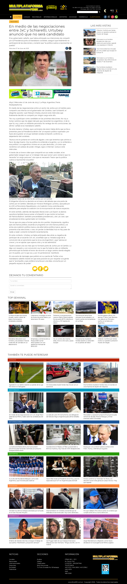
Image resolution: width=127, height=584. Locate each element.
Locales (27, 17)
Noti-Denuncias (42, 565)
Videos (39, 561)
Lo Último (17, 17)
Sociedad (73, 17)
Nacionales (36, 17)
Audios (39, 559)
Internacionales (50, 17)
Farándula (83, 17)
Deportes (63, 17)
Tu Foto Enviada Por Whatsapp (48, 567)
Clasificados (95, 17)
